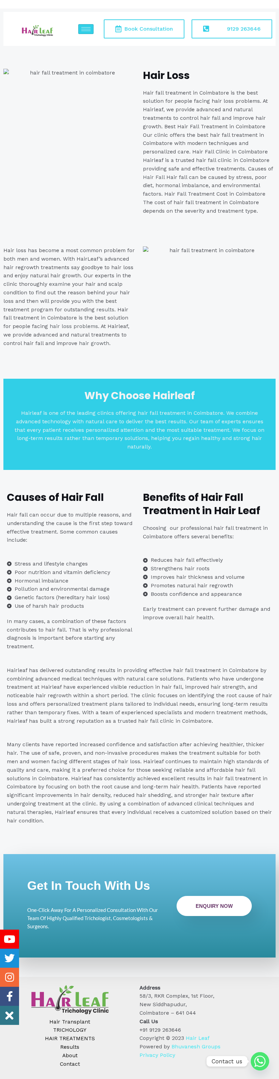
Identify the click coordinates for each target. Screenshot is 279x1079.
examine (59, 284)
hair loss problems (74, 326)
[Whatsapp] (260, 1061)
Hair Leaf (198, 1038)
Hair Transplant (69, 1022)
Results (69, 1047)
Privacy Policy (157, 1055)
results (104, 310)
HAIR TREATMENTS (70, 1038)
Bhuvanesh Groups (195, 1047)
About (70, 1055)
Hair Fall (154, 177)
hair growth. (94, 343)
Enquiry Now (214, 906)
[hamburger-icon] (86, 29)
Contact (70, 1064)
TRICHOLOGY (69, 1030)
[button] (9, 1015)
